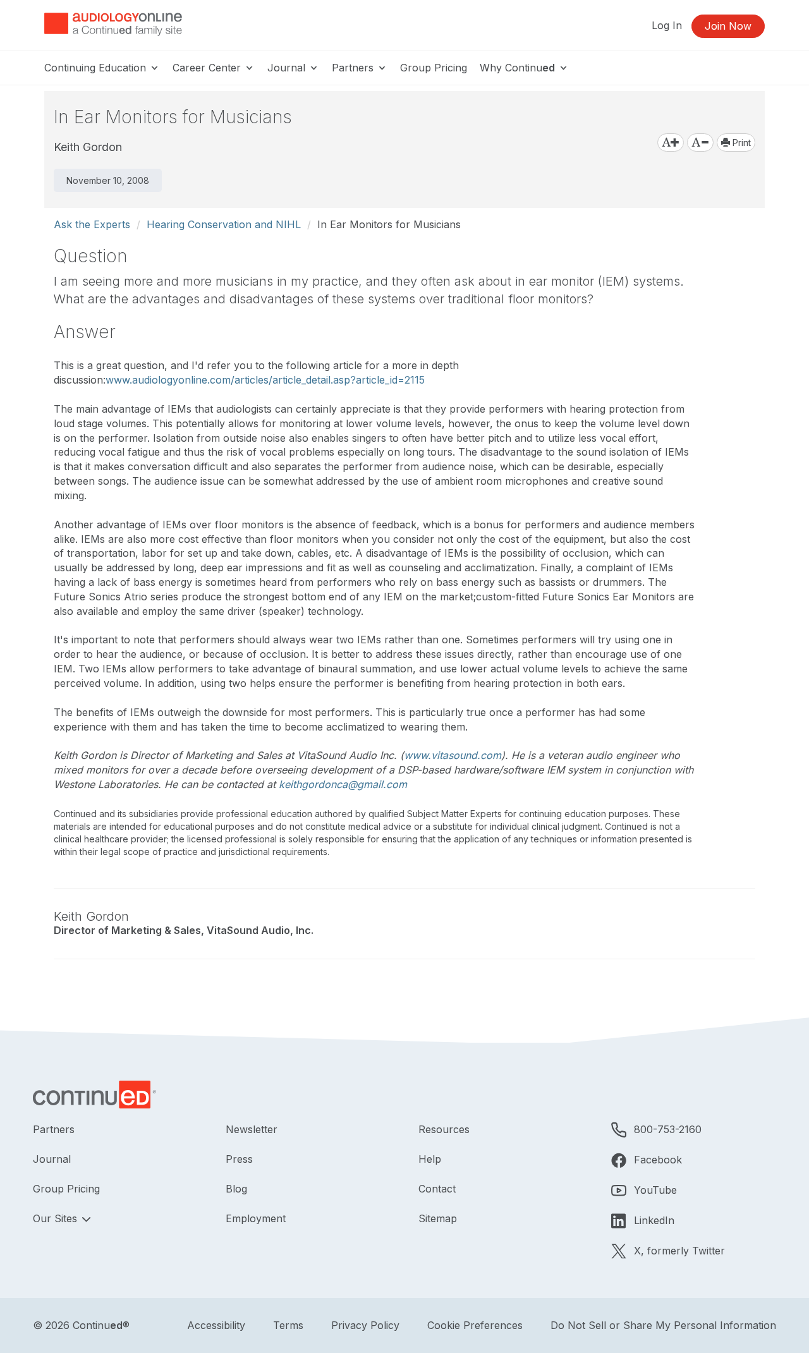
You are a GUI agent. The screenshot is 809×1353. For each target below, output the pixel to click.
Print (740, 142)
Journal (287, 67)
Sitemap (437, 1218)
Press (239, 1159)
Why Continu (517, 67)
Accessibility (216, 1325)
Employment (256, 1218)
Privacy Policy (365, 1325)
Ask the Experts (92, 224)
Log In (667, 25)
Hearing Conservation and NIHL (224, 224)
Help (429, 1159)
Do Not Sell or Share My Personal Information (663, 1325)
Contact (437, 1188)
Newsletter (251, 1129)
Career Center (208, 67)
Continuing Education (96, 67)
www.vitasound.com (452, 755)
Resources (444, 1129)
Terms (288, 1325)
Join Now (728, 26)
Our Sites (56, 1218)
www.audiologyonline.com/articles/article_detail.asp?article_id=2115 (265, 379)
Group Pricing (433, 67)
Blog (236, 1188)
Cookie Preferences (475, 1325)
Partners (354, 67)
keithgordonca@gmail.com (343, 784)
